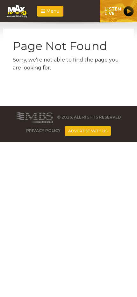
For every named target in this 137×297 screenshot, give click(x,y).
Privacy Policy (43, 130)
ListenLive (113, 11)
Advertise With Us (87, 130)
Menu (52, 11)
